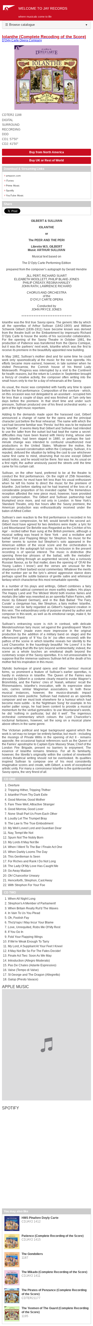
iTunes (9, 180)
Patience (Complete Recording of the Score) (53, 1236)
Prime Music (12, 185)
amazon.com (12, 175)
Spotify (9, 190)
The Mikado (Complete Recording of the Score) (54, 1272)
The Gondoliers (32, 1254)
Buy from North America (46, 152)
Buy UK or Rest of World (46, 160)
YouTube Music (14, 195)
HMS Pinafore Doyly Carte (40, 1218)
